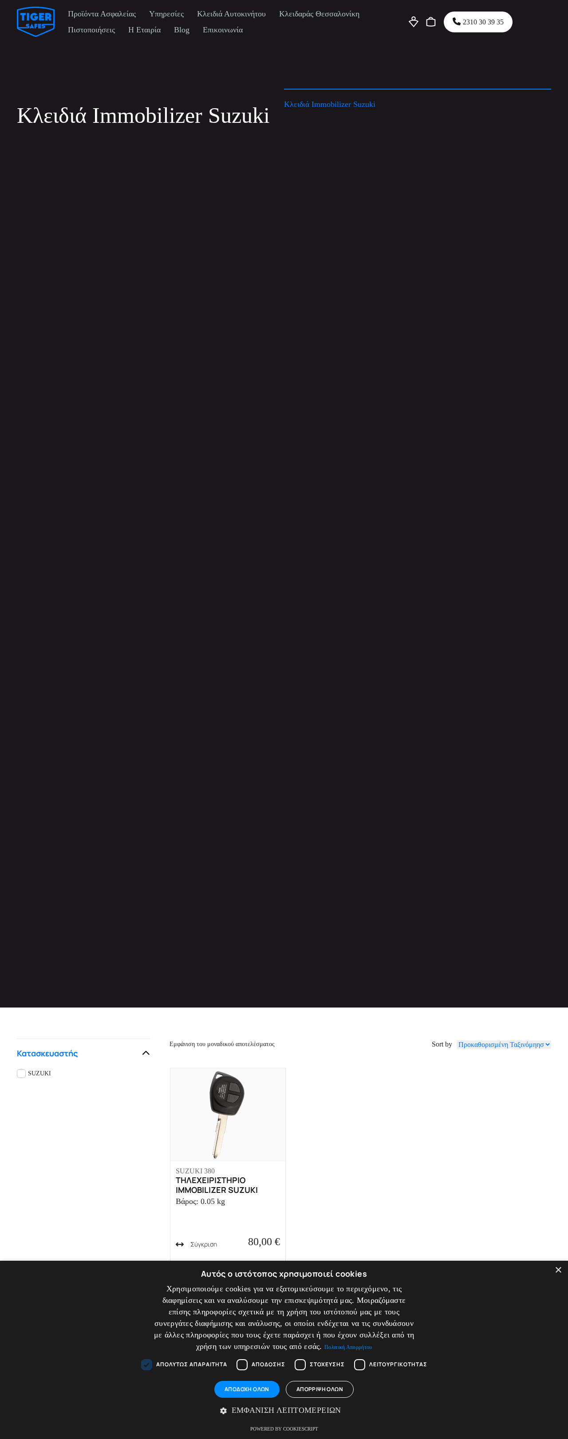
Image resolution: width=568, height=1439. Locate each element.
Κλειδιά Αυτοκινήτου (231, 13)
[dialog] (284, 1350)
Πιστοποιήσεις (91, 29)
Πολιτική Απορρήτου (348, 1347)
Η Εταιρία (144, 29)
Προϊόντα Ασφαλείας (102, 13)
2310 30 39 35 (483, 22)
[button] (284, 1410)
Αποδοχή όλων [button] (247, 1389)
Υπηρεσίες (166, 13)
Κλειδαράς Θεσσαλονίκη (319, 13)
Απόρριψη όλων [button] (319, 1389)
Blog (181, 29)
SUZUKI (39, 1073)
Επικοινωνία (223, 29)
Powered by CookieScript (284, 1428)
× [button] (558, 1270)
